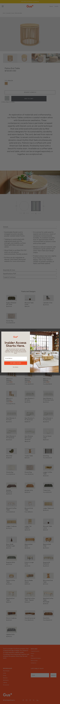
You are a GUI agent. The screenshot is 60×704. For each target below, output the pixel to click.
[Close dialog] (57, 333)
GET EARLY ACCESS (15, 363)
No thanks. (15, 367)
